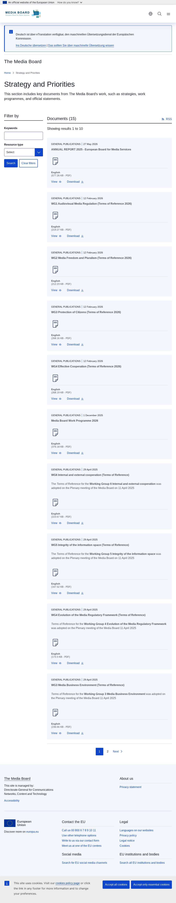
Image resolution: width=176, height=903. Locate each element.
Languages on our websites (136, 830)
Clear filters (28, 163)
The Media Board (17, 778)
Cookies (125, 845)
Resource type (13, 144)
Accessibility (11, 800)
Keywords (10, 128)
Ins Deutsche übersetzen (31, 45)
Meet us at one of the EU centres (81, 845)
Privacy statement (130, 787)
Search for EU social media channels (84, 862)
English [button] (150, 14)
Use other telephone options (79, 835)
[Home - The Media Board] (23, 14)
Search (11, 163)
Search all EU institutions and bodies (142, 862)
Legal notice (127, 840)
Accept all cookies (116, 884)
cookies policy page (68, 883)
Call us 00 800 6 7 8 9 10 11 (79, 830)
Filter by (11, 115)
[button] (56, 182)
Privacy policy (128, 835)
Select (10, 152)
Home (7, 72)
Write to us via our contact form (80, 840)
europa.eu (32, 831)
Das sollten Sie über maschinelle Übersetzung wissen (81, 45)
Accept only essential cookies (151, 884)
